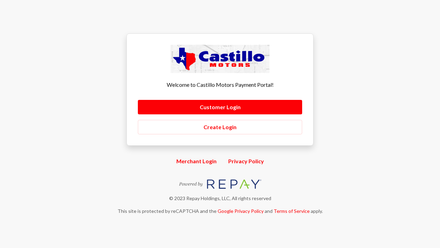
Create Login (220, 127)
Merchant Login (196, 161)
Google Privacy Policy (241, 211)
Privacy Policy (246, 161)
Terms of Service (292, 211)
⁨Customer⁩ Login (220, 107)
